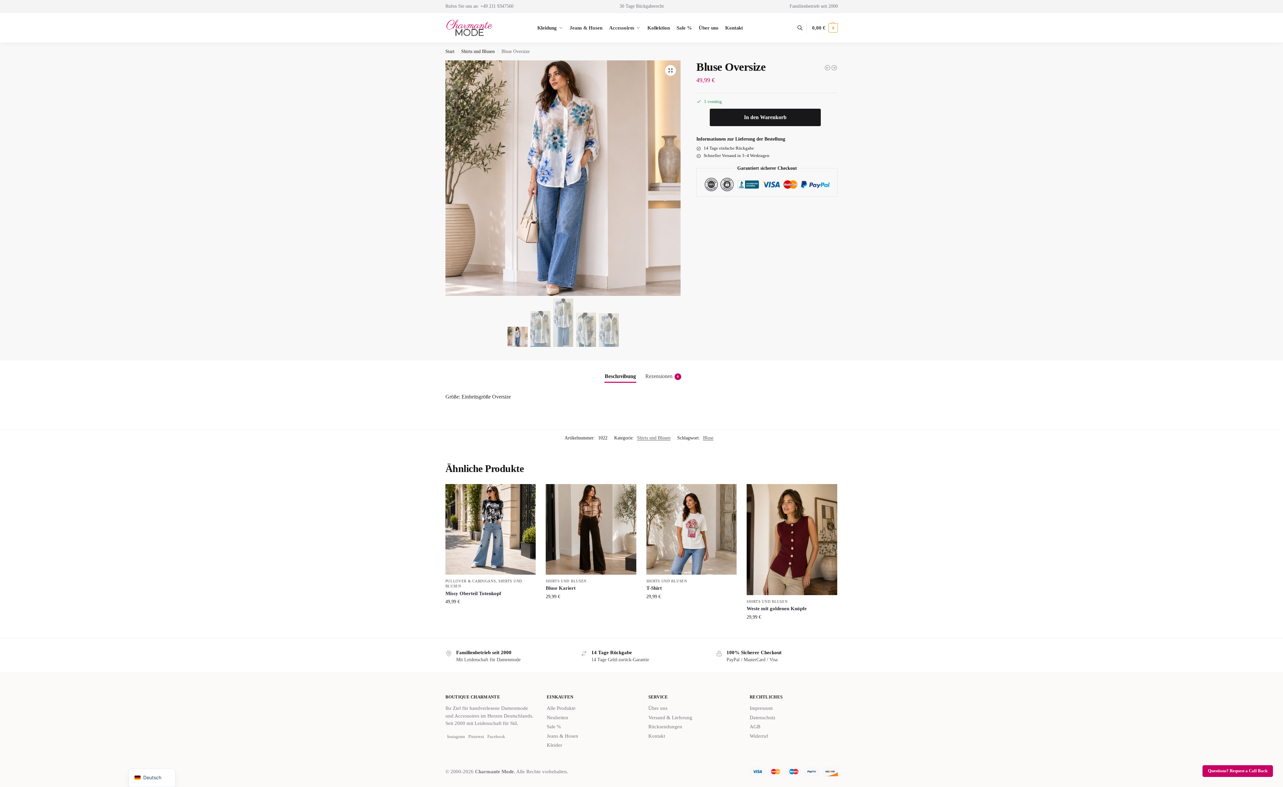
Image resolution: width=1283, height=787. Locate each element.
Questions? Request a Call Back (1238, 771)
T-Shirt (654, 588)
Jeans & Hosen (562, 736)
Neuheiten (557, 717)
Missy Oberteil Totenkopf (473, 593)
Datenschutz (763, 717)
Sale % (554, 726)
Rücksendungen (665, 726)
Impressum (761, 708)
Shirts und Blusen (478, 51)
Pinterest (476, 736)
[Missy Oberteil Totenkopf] (490, 529)
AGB (755, 726)
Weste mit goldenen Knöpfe (777, 608)
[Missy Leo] (834, 67)
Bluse (708, 437)
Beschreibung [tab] (620, 376)
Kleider (554, 745)
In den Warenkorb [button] (691, 610)
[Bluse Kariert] (591, 529)
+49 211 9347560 (497, 6)
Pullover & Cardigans (470, 581)
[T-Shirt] (691, 529)
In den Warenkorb (765, 117)
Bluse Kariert (561, 588)
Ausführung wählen (490, 615)
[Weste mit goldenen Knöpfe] (827, 67)
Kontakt (656, 736)
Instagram (456, 736)
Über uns (657, 708)
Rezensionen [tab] (662, 376)
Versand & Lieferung (670, 717)
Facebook (496, 736)
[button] (825, 28)
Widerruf (759, 736)
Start (450, 51)
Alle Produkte (561, 708)
